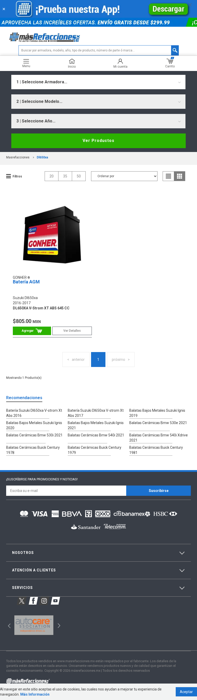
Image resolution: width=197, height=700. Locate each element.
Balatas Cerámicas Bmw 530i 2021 (34, 435)
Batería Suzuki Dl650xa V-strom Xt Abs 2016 (34, 413)
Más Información (35, 694)
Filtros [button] (17, 176)
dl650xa (42, 157)
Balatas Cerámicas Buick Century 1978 (33, 450)
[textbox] (98, 50)
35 (65, 176)
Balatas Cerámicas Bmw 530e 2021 (158, 423)
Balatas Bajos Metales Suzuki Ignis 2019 (157, 413)
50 (79, 176)
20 (52, 176)
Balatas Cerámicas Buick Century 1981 (156, 450)
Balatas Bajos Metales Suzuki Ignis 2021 (96, 425)
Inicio (72, 66)
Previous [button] (7, 625)
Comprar (32, 331)
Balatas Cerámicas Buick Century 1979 (94, 450)
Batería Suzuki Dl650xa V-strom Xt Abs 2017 (96, 413)
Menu (26, 66)
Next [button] (58, 625)
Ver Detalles (72, 331)
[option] (33, 625)
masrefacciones (17, 157)
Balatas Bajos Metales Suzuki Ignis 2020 (34, 425)
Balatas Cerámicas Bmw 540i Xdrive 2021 (158, 437)
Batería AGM (26, 281)
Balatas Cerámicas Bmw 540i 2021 (96, 435)
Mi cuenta (120, 66)
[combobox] (98, 82)
